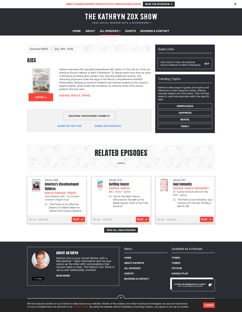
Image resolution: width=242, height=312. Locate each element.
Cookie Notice (80, 306)
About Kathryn (134, 263)
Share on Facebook (108, 126)
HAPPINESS (185, 112)
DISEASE (64, 95)
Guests (130, 31)
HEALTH (75, 95)
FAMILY (185, 126)
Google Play (180, 273)
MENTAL (185, 119)
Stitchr (177, 268)
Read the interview (157, 4)
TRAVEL (86, 95)
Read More (63, 275)
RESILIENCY (202, 188)
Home (77, 31)
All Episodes (132, 268)
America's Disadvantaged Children (62, 186)
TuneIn (176, 263)
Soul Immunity (182, 184)
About (90, 31)
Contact (154, 31)
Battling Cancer (119, 184)
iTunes (176, 257)
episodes (109, 31)
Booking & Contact (136, 278)
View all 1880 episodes (121, 230)
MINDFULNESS (185, 106)
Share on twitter (69, 126)
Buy (207, 63)
